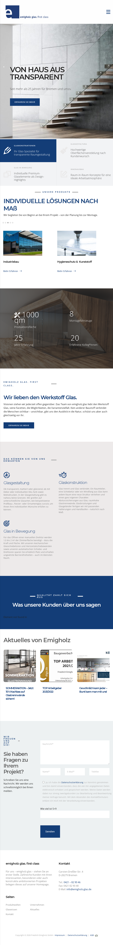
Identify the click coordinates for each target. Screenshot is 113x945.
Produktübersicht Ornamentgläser (78, 265)
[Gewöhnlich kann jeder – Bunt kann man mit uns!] (93, 665)
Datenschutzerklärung (72, 782)
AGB (92, 935)
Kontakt (10, 914)
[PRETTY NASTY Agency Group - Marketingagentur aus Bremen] (96, 935)
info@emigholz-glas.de (79, 889)
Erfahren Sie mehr (25, 102)
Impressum (60, 935)
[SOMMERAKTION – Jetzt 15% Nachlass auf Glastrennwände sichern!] (20, 665)
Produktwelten (13, 904)
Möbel (7, 265)
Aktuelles (34, 909)
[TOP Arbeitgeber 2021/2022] (56, 665)
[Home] (26, 11)
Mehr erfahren (11, 271)
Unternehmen (37, 904)
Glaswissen (11, 909)
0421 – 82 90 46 (72, 882)
